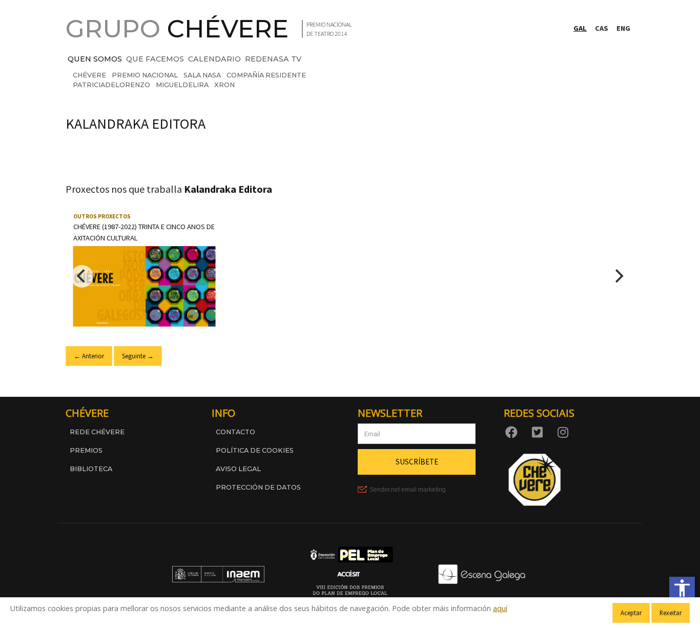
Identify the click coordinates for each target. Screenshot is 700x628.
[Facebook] (513, 431)
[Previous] (82, 276)
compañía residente (266, 75)
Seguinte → (138, 356)
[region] (350, 276)
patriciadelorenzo (111, 85)
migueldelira (182, 85)
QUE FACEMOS (155, 59)
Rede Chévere (97, 432)
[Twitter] (539, 431)
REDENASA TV (273, 59)
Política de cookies (255, 450)
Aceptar (631, 613)
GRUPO (177, 29)
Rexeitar (671, 613)
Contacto (235, 432)
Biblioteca (91, 469)
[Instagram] (564, 431)
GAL (580, 28)
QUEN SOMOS (95, 59)
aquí (500, 608)
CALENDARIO (214, 59)
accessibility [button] (682, 588)
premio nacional (145, 75)
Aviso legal (238, 469)
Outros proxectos (102, 216)
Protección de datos (258, 487)
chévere (89, 75)
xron (224, 85)
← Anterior (89, 356)
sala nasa (202, 75)
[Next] (618, 276)
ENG (623, 28)
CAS (601, 28)
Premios (86, 450)
